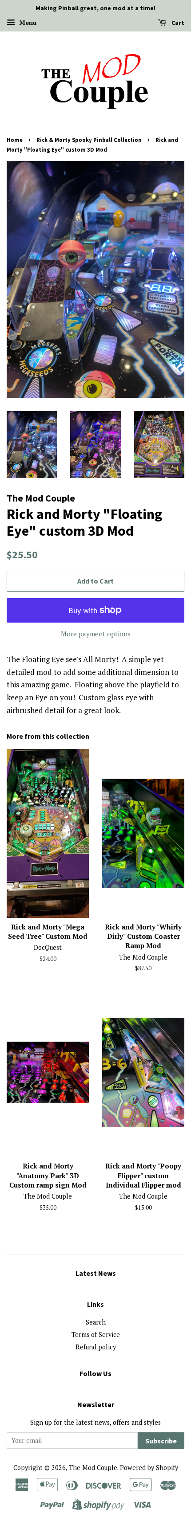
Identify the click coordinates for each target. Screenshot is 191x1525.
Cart (177, 23)
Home (15, 139)
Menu (26, 22)
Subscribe (161, 1440)
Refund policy (96, 1347)
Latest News (96, 1273)
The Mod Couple (93, 1467)
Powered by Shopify (149, 1467)
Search (96, 1322)
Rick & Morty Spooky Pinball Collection (89, 139)
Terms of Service (96, 1334)
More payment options (96, 633)
